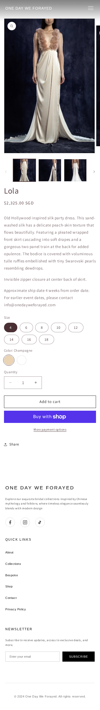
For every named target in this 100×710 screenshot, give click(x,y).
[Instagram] (25, 522)
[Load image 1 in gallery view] (24, 170)
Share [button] (14, 444)
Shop (9, 586)
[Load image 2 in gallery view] (49, 170)
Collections (13, 563)
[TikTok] (40, 522)
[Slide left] (6, 172)
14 (12, 339)
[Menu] (91, 8)
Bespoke (11, 575)
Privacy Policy (15, 609)
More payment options (50, 429)
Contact (11, 597)
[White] (21, 360)
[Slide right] (94, 172)
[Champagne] (9, 360)
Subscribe (78, 656)
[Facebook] (10, 522)
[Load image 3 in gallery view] (75, 170)
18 (47, 339)
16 (29, 339)
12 (76, 327)
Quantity (10, 372)
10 (59, 327)
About (9, 552)
